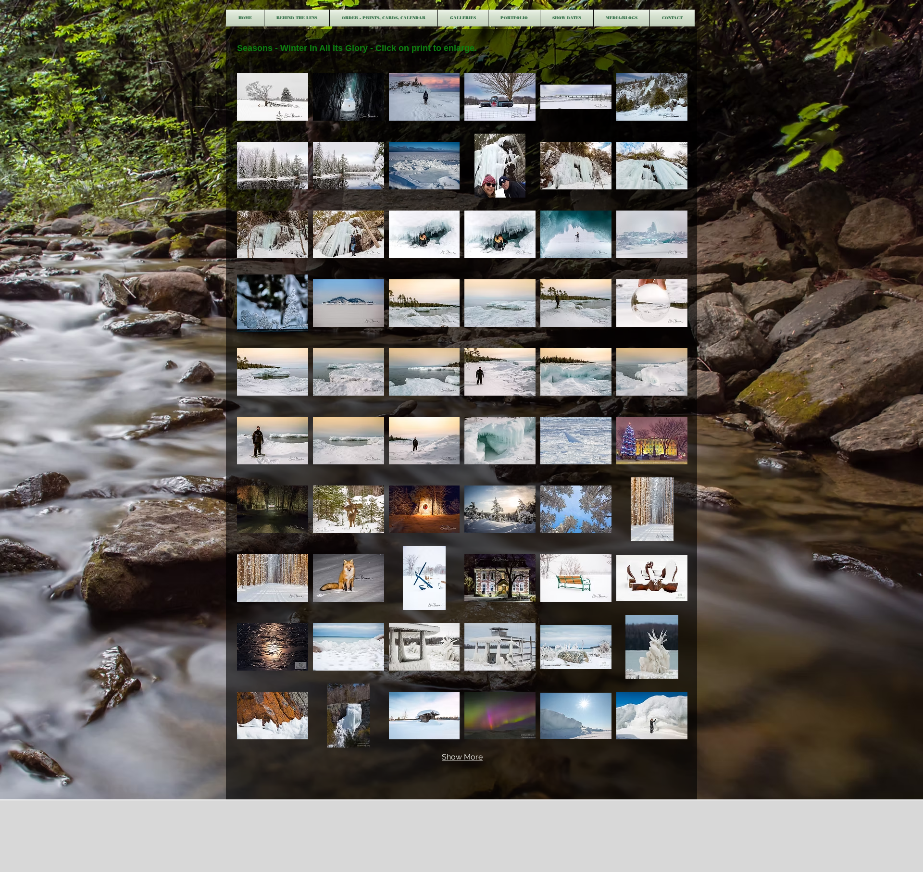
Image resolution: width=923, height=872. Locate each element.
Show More (462, 756)
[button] (463, 18)
